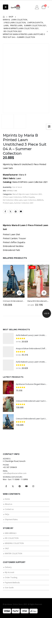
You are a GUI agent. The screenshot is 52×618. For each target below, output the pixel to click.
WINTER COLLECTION (13, 553)
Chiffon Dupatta (28, 197)
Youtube (26, 486)
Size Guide (9, 587)
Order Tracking (11, 577)
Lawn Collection (29, 200)
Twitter (10, 211)
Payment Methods (12, 582)
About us (8, 504)
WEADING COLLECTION (14, 543)
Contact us (9, 509)
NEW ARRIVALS (10, 533)
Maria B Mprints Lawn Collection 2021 (27, 194)
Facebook (5, 211)
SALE (7, 548)
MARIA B (40, 200)
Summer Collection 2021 (23, 203)
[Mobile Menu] (5, 7)
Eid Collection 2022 (10, 200)
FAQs (7, 514)
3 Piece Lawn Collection (12, 197)
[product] (14, 281)
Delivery (8, 567)
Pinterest (15, 211)
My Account (9, 572)
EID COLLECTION (11, 538)
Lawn (20, 200)
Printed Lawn (8, 203)
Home (7, 499)
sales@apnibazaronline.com (14, 473)
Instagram (33, 486)
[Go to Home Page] (4, 16)
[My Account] (37, 7)
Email (21, 211)
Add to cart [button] (19, 292)
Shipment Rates (11, 519)
